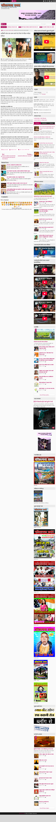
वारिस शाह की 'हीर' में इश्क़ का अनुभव (45, 772)
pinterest (55, 1)
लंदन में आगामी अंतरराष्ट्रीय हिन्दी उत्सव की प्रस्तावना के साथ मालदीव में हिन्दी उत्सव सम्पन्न (47, 128)
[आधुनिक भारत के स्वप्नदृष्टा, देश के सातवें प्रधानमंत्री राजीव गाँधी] (36, 372)
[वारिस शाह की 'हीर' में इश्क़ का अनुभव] (36, 773)
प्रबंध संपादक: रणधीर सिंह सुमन (40, 118)
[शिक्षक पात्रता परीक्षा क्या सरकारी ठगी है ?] (36, 229)
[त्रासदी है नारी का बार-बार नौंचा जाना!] (36, 221)
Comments (44, 123)
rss (49, 1)
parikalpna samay (14, 149)
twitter (44, 1)
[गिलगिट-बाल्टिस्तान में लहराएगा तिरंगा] (36, 384)
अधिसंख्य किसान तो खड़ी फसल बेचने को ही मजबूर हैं (43, 196)
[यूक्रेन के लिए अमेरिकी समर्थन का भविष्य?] (36, 366)
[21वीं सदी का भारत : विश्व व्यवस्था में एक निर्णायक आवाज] (36, 354)
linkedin (51, 1)
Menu (4, 24)
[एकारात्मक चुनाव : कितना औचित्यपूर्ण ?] (36, 203)
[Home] (2, 30)
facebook (46, 1)
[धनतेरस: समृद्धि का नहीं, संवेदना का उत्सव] (36, 755)
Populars (37, 123)
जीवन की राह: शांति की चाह (43, 801)
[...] (19, 168)
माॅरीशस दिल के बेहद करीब (44, 162)
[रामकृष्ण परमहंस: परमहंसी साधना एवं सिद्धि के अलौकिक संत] (36, 791)
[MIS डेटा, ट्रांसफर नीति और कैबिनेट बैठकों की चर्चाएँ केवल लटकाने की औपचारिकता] (36, 360)
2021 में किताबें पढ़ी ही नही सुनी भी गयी (43, 401)
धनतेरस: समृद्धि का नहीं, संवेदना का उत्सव (46, 754)
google (47, 1)
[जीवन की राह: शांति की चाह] (36, 803)
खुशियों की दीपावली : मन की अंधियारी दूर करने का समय (43, 748)
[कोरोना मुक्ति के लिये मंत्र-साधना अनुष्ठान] (36, 785)
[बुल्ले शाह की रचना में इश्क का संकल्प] (36, 779)
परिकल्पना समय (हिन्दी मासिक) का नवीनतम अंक (42, 137)
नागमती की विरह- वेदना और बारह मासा (46, 143)
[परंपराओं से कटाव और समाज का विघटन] (44, 334)
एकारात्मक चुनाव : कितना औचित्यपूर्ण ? (45, 201)
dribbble (53, 1)
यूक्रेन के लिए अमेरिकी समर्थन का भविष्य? (46, 364)
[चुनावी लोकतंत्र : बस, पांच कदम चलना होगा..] (36, 390)
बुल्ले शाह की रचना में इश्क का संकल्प (45, 777)
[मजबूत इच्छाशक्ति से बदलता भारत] (36, 797)
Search (53, 24)
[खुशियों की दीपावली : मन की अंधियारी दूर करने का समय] (44, 742)
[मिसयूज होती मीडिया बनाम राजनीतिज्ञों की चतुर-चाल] (36, 378)
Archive (51, 123)
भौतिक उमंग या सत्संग (43, 760)
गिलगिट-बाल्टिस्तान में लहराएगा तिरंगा (45, 382)
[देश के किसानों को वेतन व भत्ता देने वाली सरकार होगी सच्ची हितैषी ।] (36, 211)
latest (20, 149)
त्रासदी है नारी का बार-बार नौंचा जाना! (45, 219)
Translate (44, 94)
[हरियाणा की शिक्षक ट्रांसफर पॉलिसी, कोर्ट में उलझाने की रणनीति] (36, 348)
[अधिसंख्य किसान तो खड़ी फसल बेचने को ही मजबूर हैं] (44, 189)
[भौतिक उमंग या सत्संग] (36, 761)
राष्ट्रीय (26, 149)
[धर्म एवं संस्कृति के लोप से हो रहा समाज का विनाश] (36, 767)
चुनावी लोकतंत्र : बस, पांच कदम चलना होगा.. (47, 388)
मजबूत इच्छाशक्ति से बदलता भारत (45, 795)
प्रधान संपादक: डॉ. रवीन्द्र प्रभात (41, 120)
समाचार (28, 149)
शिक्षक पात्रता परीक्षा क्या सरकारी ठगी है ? (46, 227)
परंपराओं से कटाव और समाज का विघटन (41, 341)
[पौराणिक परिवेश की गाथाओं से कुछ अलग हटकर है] (36, 237)
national (23, 149)
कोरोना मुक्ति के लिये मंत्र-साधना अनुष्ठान (46, 783)
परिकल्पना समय (22, 813)
